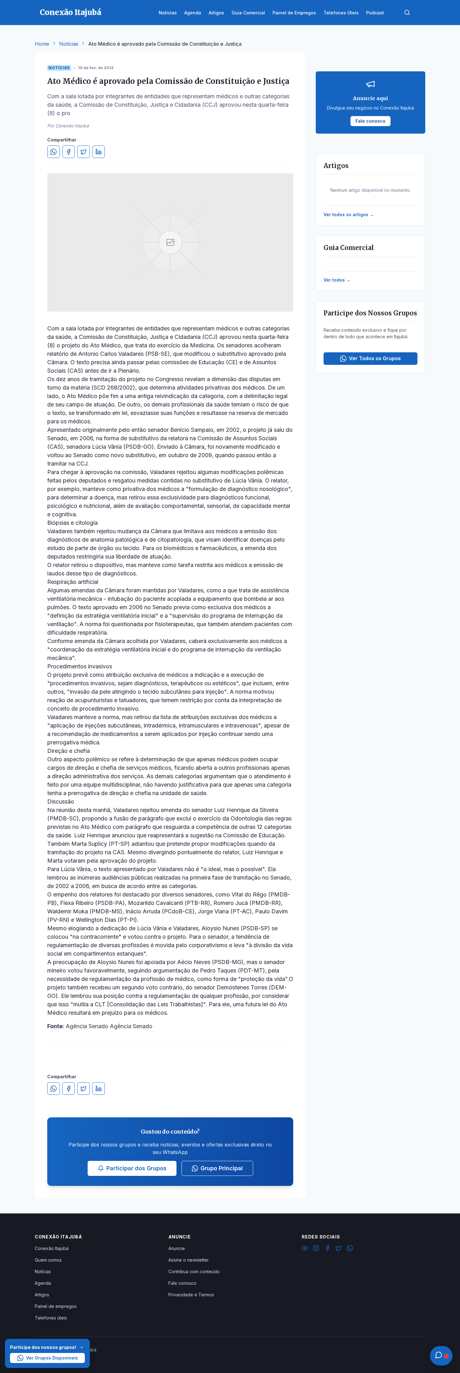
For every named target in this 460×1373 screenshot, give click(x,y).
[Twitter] (338, 1249)
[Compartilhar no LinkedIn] (98, 151)
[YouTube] (305, 1249)
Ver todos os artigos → (349, 214)
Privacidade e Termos (191, 1294)
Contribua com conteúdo (194, 1271)
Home (42, 44)
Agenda (43, 1283)
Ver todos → (337, 280)
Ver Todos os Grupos (375, 358)
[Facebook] (327, 1249)
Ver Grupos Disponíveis (52, 1357)
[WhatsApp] (350, 1249)
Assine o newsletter (188, 1260)
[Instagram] (316, 1249)
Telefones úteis (51, 1317)
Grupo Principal (222, 1168)
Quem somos (48, 1260)
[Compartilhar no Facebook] (68, 151)
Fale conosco (182, 1283)
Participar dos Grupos (136, 1168)
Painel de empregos (56, 1306)
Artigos (42, 1294)
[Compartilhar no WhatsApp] (53, 151)
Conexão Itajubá (52, 1248)
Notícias (68, 44)
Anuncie (176, 1248)
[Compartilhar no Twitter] (83, 151)
